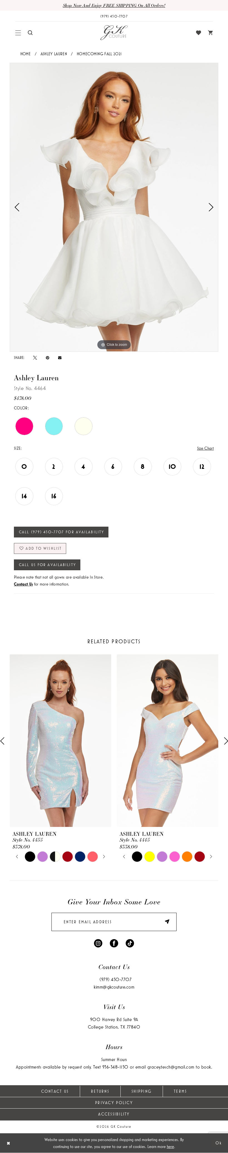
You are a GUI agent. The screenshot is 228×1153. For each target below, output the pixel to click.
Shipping (142, 1091)
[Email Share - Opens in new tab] (60, 357)
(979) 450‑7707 (116, 979)
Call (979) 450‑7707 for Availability (61, 532)
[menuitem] (18, 33)
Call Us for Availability (47, 564)
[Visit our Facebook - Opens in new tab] (114, 943)
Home (25, 53)
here (170, 1146)
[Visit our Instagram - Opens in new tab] (98, 943)
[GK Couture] (114, 32)
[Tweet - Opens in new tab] (35, 357)
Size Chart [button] (205, 448)
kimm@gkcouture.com (114, 986)
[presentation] (60, 740)
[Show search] (30, 32)
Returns (100, 1091)
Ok (218, 1143)
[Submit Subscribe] (164, 922)
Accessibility (114, 1114)
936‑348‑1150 (115, 1066)
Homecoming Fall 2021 (99, 53)
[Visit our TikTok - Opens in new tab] (129, 943)
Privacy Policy (114, 1102)
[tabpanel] (114, 207)
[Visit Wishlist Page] (199, 32)
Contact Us (55, 1091)
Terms (180, 1091)
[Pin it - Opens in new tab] (47, 357)
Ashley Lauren (54, 53)
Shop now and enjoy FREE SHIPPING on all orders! (114, 5)
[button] (18, 33)
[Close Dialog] (8, 1143)
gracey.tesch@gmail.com (170, 1066)
